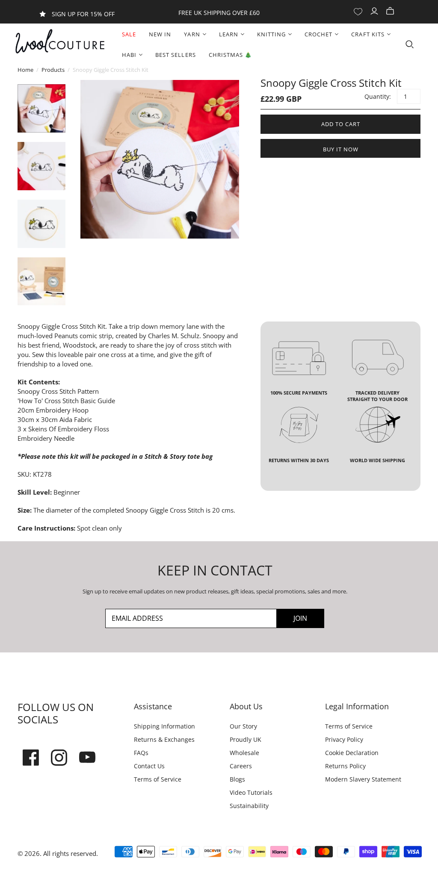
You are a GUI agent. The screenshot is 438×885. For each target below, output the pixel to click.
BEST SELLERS (175, 55)
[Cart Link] (391, 11)
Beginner (66, 492)
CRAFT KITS (367, 34)
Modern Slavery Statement (363, 779)
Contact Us (149, 766)
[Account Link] (375, 11)
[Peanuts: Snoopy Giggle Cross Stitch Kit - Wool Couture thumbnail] (42, 108)
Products (53, 70)
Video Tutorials (251, 792)
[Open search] (409, 44)
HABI (129, 55)
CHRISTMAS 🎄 (230, 55)
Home (25, 70)
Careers (241, 766)
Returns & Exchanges (164, 739)
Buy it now (340, 149)
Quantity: (377, 96)
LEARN (228, 34)
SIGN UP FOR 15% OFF (83, 14)
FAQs (141, 753)
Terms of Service (157, 779)
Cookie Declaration (352, 753)
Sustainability (249, 806)
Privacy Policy (344, 739)
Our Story (243, 726)
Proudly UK (245, 739)
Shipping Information (164, 726)
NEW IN (160, 34)
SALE (129, 34)
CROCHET (318, 34)
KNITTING (271, 34)
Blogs (237, 779)
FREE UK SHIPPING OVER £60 (219, 13)
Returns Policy (345, 766)
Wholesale (244, 753)
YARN (192, 34)
